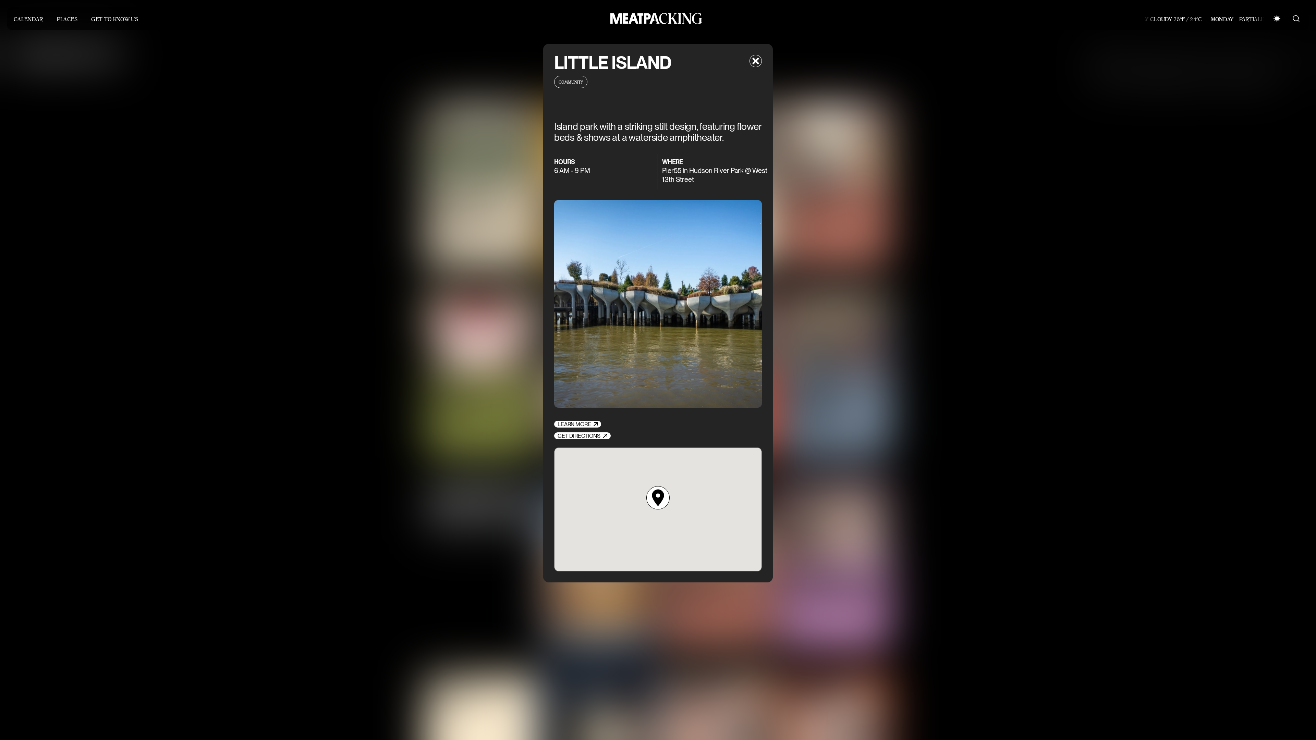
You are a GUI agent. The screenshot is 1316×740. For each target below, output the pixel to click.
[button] (658, 497)
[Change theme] (1277, 18)
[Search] (1296, 18)
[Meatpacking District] (654, 18)
